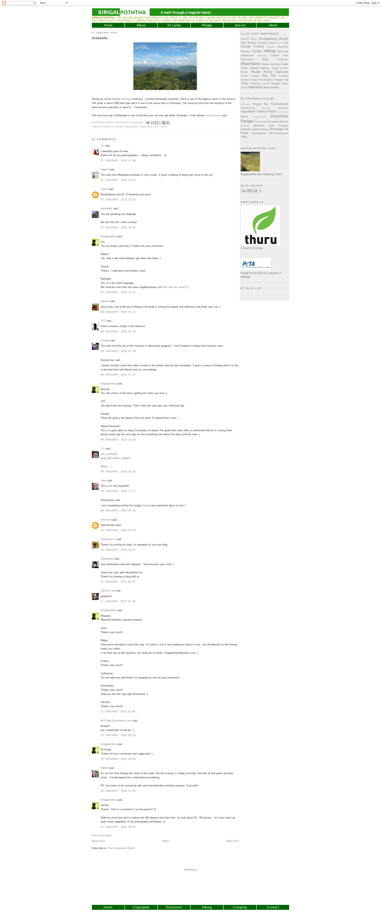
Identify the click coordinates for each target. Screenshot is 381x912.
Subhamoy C (108, 539)
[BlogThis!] (156, 123)
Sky (157, 127)
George (105, 340)
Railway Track (269, 68)
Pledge (207, 25)
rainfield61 (106, 208)
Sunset (254, 79)
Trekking (255, 83)
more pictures (212, 115)
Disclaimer (174, 907)
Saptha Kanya (260, 129)
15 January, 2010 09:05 (118, 758)
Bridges (252, 42)
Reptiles (283, 68)
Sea (265, 75)
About (273, 25)
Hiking (119, 127)
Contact (273, 907)
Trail (164, 127)
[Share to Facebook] (164, 123)
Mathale (284, 121)
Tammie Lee (108, 590)
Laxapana (273, 121)
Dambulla (266, 108)
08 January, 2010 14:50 (118, 439)
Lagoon (275, 55)
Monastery (282, 59)
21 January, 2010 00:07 (118, 826)
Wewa (266, 87)
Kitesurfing (262, 55)
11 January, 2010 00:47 (118, 581)
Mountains (131, 127)
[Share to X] (160, 123)
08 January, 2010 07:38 (118, 351)
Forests (107, 127)
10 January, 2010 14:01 (118, 549)
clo (102, 145)
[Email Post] (147, 122)
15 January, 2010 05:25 (118, 735)
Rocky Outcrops (276, 71)
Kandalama (283, 112)
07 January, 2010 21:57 (118, 292)
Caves (272, 42)
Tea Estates (266, 79)
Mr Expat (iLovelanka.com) (116, 720)
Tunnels (266, 83)
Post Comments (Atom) (121, 848)
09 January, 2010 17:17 (118, 491)
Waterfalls (255, 87)
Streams (283, 75)
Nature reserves (271, 64)
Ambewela (245, 104)
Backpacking (268, 38)
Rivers (244, 72)
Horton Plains (267, 111)
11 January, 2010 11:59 (118, 711)
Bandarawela (248, 108)
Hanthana (283, 108)
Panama (283, 125)
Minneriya (245, 126)
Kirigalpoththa (108, 236)
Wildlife (275, 87)
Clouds (246, 46)
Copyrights (141, 907)
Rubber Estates (250, 75)
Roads (256, 71)
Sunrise (245, 79)
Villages (276, 83)
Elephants (282, 46)
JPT (103, 320)
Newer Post (98, 840)
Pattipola (246, 129)
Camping (262, 42)
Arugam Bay (261, 103)
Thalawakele (258, 133)
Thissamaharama (278, 133)
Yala (244, 136)
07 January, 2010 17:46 (118, 160)
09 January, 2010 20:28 (118, 510)
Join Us (240, 25)
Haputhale (248, 111)
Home (108, 25)
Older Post (232, 840)
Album (141, 25)
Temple (278, 79)
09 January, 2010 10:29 (118, 471)
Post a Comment (101, 835)
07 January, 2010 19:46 (118, 227)
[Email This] (153, 123)
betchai (105, 301)
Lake (285, 55)
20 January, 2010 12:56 (118, 790)
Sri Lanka (174, 25)
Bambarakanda (279, 103)
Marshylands (248, 59)
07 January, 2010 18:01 (118, 179)
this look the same (174, 287)
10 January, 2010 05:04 (118, 530)
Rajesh (105, 169)
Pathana (254, 68)
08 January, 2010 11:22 (118, 374)
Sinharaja (126, 98)
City (286, 42)
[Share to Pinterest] (168, 123)
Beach (283, 38)
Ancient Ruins (249, 39)
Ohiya (271, 125)
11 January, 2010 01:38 (118, 601)
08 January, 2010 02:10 (118, 331)
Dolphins (271, 47)
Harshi (104, 767)
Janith (104, 189)
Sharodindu (107, 558)
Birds (244, 42)
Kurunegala (260, 121)
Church (279, 43)
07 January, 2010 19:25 (118, 199)
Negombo (258, 125)
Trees (245, 83)
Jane (103, 480)
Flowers (245, 51)
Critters (259, 46)
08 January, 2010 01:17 (118, 311)
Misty (266, 59)
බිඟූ (103, 448)
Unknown (106, 519)
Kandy (244, 116)
